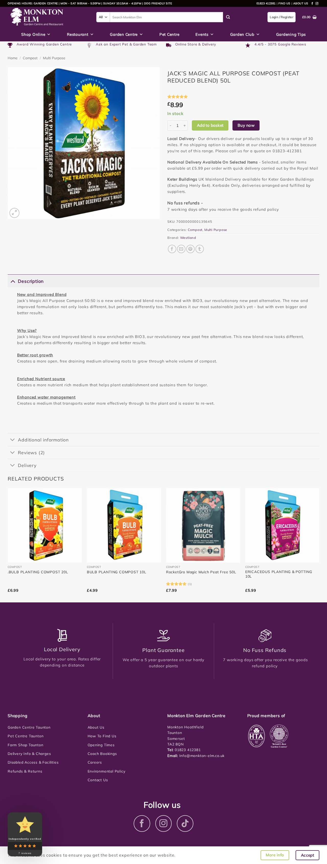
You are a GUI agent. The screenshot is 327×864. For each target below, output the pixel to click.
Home (13, 58)
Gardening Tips (291, 34)
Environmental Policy (106, 771)
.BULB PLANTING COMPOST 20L (38, 572)
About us (300, 3)
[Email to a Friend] (181, 249)
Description (31, 281)
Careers (95, 762)
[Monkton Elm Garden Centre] (48, 17)
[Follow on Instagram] (317, 3)
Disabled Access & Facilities (33, 762)
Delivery (27, 465)
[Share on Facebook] (172, 249)
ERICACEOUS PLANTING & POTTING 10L (278, 574)
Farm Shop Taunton (25, 745)
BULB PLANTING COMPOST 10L (116, 572)
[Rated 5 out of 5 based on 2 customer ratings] (243, 97)
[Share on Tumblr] (199, 249)
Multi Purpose (54, 58)
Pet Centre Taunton (25, 736)
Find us (284, 3)
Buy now (246, 125)
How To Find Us (102, 736)
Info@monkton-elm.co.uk (202, 755)
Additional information (43, 439)
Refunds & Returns (25, 771)
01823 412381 (266, 3)
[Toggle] (13, 280)
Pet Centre (169, 34)
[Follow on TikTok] (185, 823)
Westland (188, 238)
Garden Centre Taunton (29, 727)
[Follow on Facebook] (312, 3)
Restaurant (77, 34)
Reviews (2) (31, 452)
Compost (30, 58)
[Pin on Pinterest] (190, 249)
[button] (14, 213)
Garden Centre (124, 34)
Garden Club (242, 34)
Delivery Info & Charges (29, 753)
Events (201, 34)
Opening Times (101, 745)
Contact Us (98, 780)
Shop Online (33, 34)
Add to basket (210, 125)
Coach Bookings (102, 753)
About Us (96, 727)
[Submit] (228, 17)
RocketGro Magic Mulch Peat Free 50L (201, 572)
